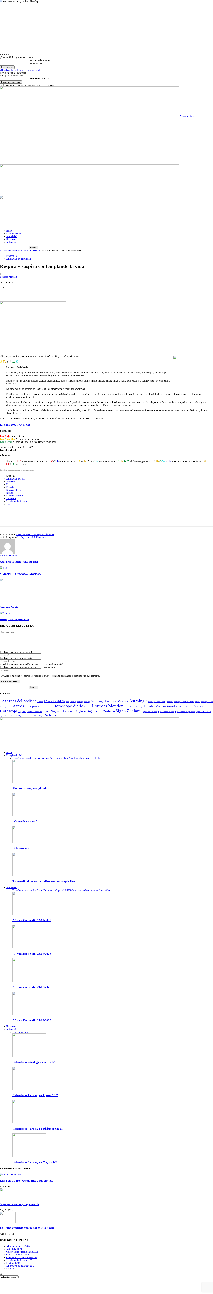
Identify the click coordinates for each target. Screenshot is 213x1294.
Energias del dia (14, 490)
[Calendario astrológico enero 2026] (29, 1056)
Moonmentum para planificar (31, 788)
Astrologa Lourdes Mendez (109, 701)
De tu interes (49, 890)
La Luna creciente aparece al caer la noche (27, 1227)
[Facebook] (5, 292)
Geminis (50, 707)
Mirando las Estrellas (90, 758)
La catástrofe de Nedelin (15, 424)
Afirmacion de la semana (29, 250)
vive (8, 504)
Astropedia (11, 242)
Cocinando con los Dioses (30, 890)
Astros (18, 706)
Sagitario (22, 711)
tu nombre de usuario (39, 60)
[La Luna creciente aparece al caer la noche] (8, 1221)
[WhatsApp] (39, 292)
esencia (9, 492)
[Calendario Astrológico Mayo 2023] (29, 1156)
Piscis (183, 707)
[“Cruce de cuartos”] (24, 815)
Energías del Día (14, 233)
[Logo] (89, 194)
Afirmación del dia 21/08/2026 (31, 987)
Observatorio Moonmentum (85, 890)
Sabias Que (104, 890)
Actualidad (11, 236)
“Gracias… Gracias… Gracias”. (20, 574)
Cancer (27, 707)
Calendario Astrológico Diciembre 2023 (37, 1128)
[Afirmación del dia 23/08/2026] (29, 947)
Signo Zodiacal (129, 710)
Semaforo (11, 498)
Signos (81, 711)
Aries (67, 702)
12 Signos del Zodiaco (18, 701)
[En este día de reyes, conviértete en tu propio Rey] (29, 875)
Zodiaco (50, 715)
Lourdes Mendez (8, 276)
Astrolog (73, 702)
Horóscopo (11, 239)
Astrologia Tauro (207, 702)
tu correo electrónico (39, 78)
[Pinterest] (27, 292)
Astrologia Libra (194, 702)
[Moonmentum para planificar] (29, 782)
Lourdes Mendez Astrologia (162, 706)
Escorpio (43, 707)
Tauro (36, 716)
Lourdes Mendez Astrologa (133, 707)
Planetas (189, 707)
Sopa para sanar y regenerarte (19, 1204)
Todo (15, 758)
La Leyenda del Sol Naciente (31, 537)
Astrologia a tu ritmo (52, 758)
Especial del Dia (64, 890)
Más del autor (31, 561)
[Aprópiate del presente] (5, 613)
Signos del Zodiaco (101, 711)
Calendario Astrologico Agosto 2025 (35, 1095)
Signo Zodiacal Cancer (166, 712)
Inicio (3, 250)
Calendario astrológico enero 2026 (34, 1062)
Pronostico (11, 250)
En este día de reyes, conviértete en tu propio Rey (43, 881)
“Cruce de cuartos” (24, 821)
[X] (16, 292)
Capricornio (34, 707)
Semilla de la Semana (16, 501)
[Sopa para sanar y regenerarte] (7, 1198)
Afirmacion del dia (15, 478)
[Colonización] (29, 842)
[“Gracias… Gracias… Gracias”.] (3, 567)
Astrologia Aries (154, 702)
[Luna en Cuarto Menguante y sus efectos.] (10, 1174)
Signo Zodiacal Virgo (26, 716)
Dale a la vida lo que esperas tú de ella (35, 534)
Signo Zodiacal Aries (150, 712)
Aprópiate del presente (14, 619)
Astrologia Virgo (6, 707)
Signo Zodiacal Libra (203, 712)
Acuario (40, 702)
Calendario (23, 1032)
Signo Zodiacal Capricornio (185, 712)
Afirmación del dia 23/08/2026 (31, 953)
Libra (89, 707)
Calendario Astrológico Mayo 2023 (34, 1162)
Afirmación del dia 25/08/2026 (31, 920)
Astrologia (11, 481)
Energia (10, 487)
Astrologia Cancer (166, 702)
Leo (85, 707)
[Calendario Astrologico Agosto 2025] (29, 1089)
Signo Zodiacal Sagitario (9, 716)
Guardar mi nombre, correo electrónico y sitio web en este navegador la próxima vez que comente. (51, 675)
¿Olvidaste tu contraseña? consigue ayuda (20, 70)
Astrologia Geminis (181, 702)
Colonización (20, 848)
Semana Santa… (11, 607)
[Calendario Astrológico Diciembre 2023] (29, 1122)
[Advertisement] (106, 141)
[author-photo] (7, 552)
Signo (47, 711)
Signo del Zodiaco (63, 711)
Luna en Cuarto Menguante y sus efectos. (26, 1180)
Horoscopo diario (68, 706)
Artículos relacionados (12, 561)
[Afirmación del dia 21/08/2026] (29, 981)
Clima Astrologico (71, 758)
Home (9, 230)
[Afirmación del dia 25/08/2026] (29, 914)
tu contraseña (35, 63)
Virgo (41, 716)
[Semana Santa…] (15, 601)
